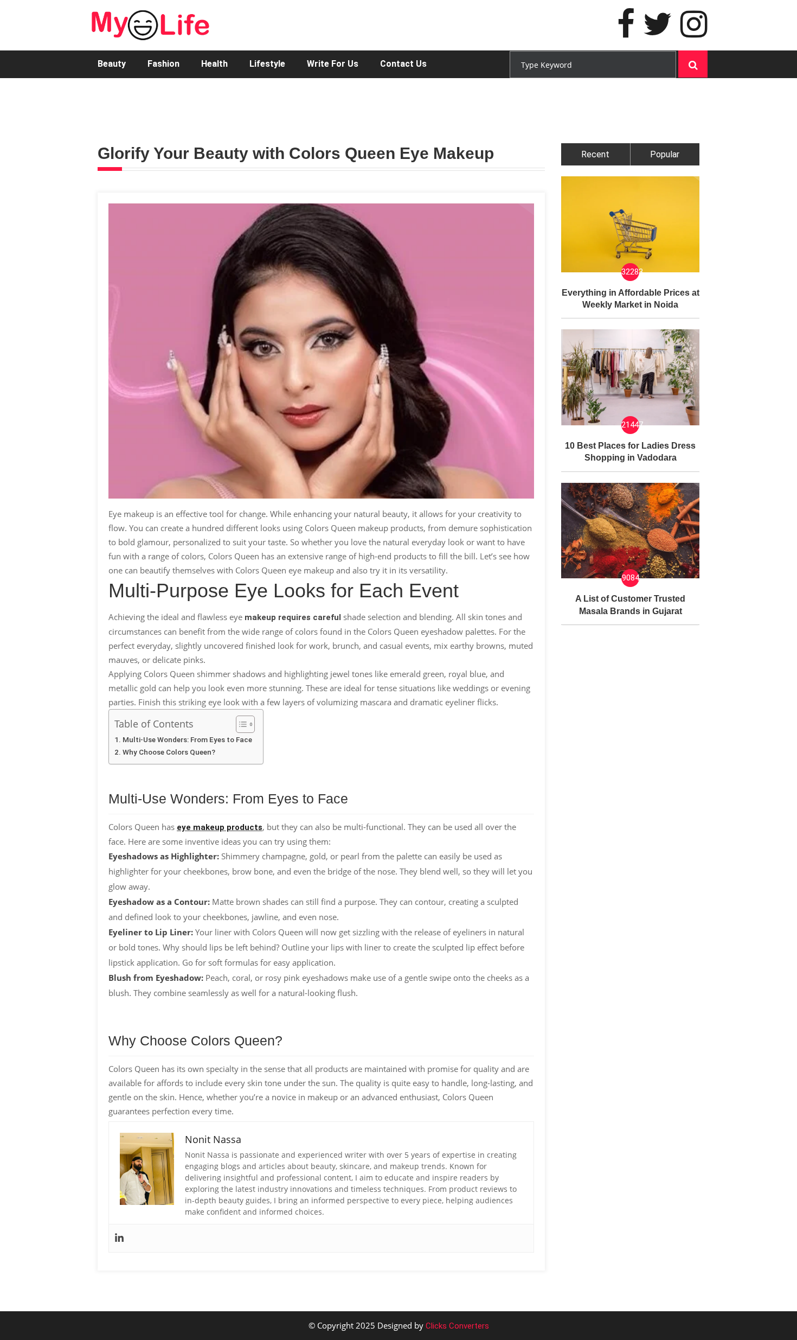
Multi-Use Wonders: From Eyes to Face (187, 739)
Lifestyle (267, 64)
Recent (595, 154)
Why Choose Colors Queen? (169, 752)
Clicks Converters (456, 1326)
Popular (664, 154)
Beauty (112, 64)
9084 (630, 578)
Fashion (163, 64)
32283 (630, 272)
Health (214, 64)
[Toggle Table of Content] (240, 724)
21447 (630, 425)
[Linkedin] (119, 1238)
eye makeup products (219, 827)
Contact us (403, 64)
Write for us (332, 64)
